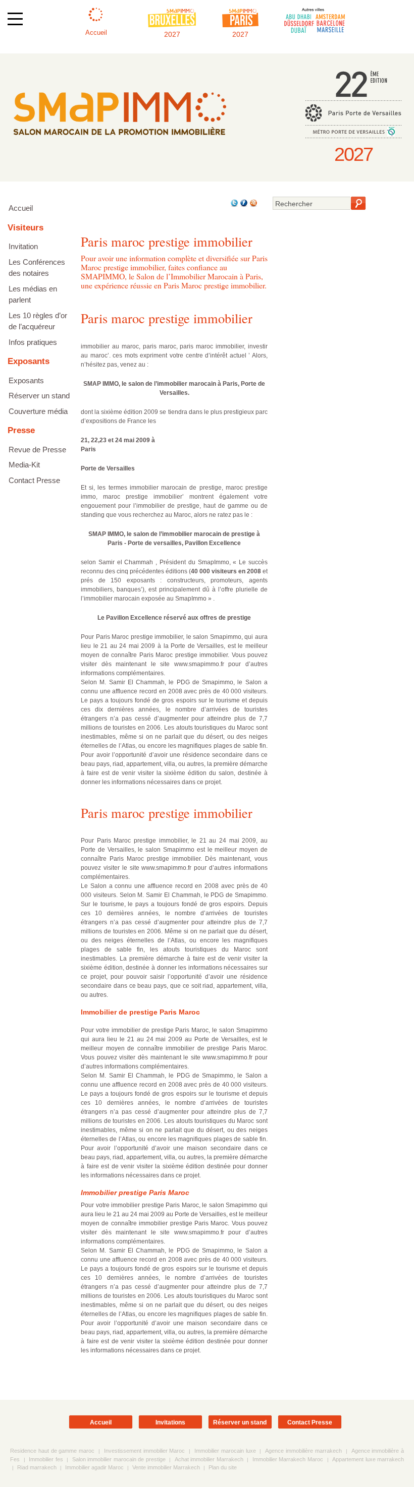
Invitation (23, 246)
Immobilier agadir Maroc (94, 1467)
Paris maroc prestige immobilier (166, 318)
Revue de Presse (37, 449)
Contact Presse (34, 480)
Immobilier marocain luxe (225, 1451)
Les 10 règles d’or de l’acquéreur (38, 321)
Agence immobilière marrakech (303, 1451)
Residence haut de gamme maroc (52, 1451)
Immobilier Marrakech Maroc (287, 1459)
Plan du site (223, 1467)
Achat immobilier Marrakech (209, 1459)
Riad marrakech (37, 1467)
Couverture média (38, 411)
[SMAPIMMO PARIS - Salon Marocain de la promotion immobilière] (119, 142)
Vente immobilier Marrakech (166, 1467)
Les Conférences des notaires (37, 268)
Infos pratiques (33, 342)
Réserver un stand (39, 395)
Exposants (26, 380)
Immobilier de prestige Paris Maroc (140, 1012)
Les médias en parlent (33, 294)
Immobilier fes (46, 1459)
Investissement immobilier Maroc (144, 1451)
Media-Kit (24, 464)
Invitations (170, 1422)
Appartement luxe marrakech (368, 1459)
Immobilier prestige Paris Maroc (135, 1192)
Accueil (21, 208)
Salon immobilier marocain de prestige (119, 1459)
